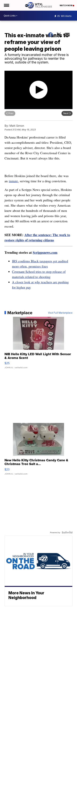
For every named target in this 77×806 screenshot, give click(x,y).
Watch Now (66, 5)
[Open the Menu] (6, 5)
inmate (13, 181)
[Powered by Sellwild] (67, 532)
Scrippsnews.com (45, 252)
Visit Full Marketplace (60, 312)
